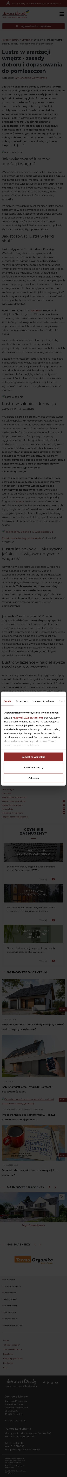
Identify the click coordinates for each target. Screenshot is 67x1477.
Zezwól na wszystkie (33, 756)
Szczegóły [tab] (22, 700)
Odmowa (33, 778)
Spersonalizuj (32, 767)
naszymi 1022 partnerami (28, 717)
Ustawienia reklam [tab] (43, 700)
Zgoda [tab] (7, 700)
